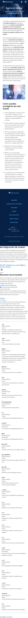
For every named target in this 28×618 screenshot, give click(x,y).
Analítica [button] (2, 298)
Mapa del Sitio (14, 222)
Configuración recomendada (14, 204)
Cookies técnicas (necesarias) (9, 287)
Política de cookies (9, 261)
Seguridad (14, 200)
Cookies (14, 211)
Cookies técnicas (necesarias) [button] (8, 285)
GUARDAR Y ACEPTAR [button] (6, 617)
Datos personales (14, 215)
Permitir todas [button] (5, 265)
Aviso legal (14, 207)
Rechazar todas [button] (14, 265)
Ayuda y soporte (14, 218)
